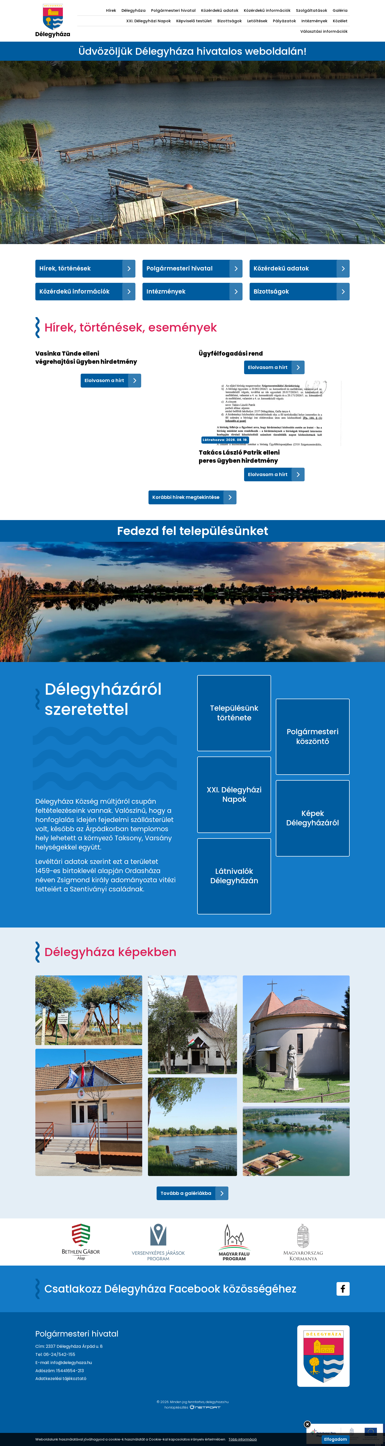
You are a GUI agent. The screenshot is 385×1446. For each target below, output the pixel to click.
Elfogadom (335, 1439)
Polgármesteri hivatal (173, 10)
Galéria (340, 10)
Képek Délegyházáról (312, 818)
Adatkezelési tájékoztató (60, 1379)
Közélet (340, 21)
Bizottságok (229, 21)
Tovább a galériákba (186, 1193)
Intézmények (314, 21)
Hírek (111, 10)
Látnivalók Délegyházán (234, 876)
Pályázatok (284, 21)
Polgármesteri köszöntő (313, 736)
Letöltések (257, 21)
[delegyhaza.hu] (52, 7)
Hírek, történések (65, 268)
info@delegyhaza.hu (71, 1363)
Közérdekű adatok (219, 10)
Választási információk (324, 31)
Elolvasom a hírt (104, 380)
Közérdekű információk (267, 10)
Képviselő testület (194, 21)
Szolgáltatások (311, 10)
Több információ (243, 1439)
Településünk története (234, 713)
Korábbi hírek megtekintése (185, 497)
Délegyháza (134, 10)
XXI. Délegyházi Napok (148, 21)
